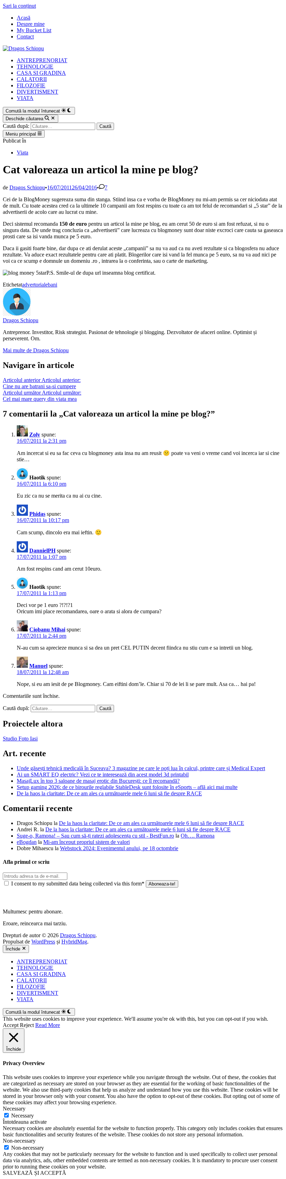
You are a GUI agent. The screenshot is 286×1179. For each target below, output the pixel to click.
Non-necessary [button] (19, 1141)
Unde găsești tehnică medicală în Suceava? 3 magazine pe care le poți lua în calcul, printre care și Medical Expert (141, 768)
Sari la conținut (19, 6)
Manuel (38, 666)
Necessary (22, 1116)
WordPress (43, 942)
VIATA (25, 98)
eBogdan (27, 842)
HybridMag (74, 942)
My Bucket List (34, 30)
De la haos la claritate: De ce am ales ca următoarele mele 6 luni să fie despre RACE (109, 793)
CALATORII (32, 79)
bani (52, 285)
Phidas (37, 514)
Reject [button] (27, 1025)
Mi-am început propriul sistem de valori (86, 842)
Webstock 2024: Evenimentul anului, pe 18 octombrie (119, 848)
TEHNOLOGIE (35, 67)
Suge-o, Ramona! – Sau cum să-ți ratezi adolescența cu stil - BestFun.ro (95, 836)
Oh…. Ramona (197, 836)
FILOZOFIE (31, 85)
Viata (22, 152)
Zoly (34, 434)
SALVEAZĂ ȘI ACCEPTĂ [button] (34, 1173)
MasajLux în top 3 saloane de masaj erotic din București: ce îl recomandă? (98, 781)
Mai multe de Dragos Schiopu (36, 350)
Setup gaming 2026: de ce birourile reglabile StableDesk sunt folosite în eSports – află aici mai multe (127, 787)
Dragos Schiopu (27, 187)
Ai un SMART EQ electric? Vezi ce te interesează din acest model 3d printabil (103, 774)
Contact (25, 36)
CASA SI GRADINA (41, 73)
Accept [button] (10, 1025)
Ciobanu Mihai (47, 629)
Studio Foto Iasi (20, 739)
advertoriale (35, 285)
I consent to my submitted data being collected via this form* (78, 884)
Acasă (23, 18)
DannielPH (42, 551)
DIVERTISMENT (37, 92)
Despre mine (31, 24)
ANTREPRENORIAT (42, 60)
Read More (47, 1025)
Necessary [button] (14, 1109)
